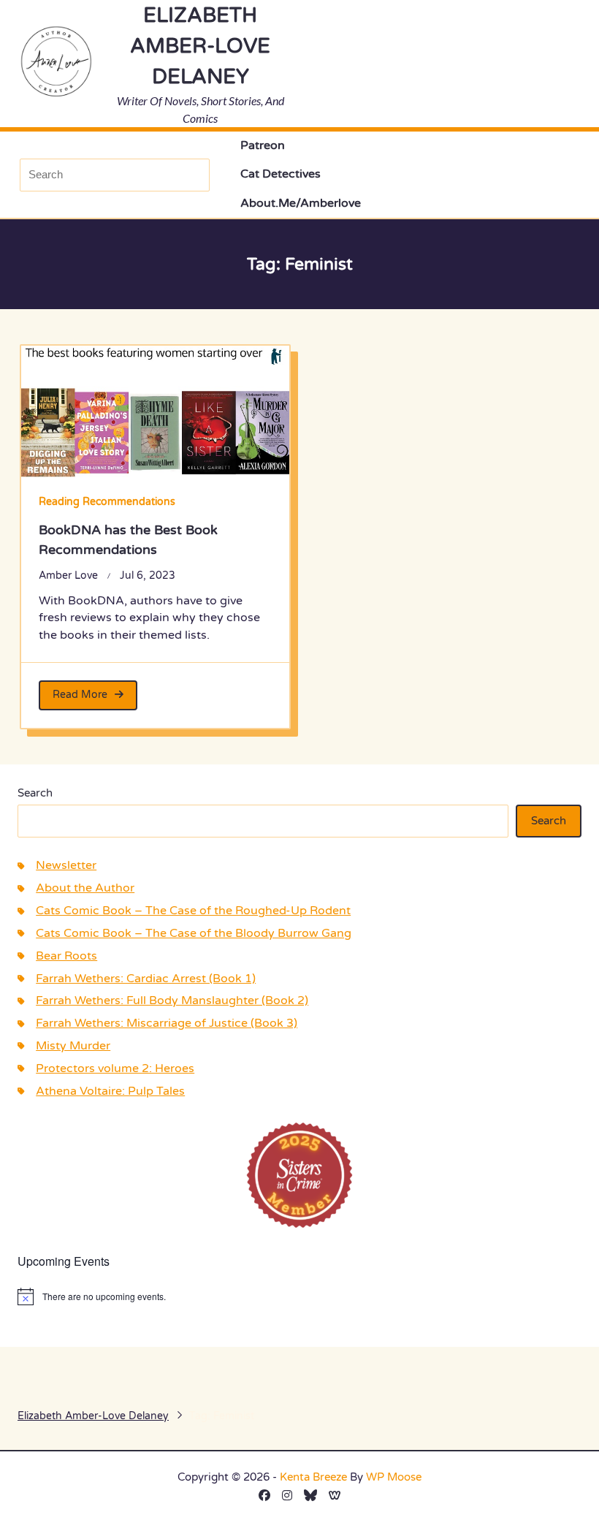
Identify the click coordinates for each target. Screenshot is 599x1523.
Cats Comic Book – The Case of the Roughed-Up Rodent (193, 911)
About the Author (85, 888)
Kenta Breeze (313, 1477)
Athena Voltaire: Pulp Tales (110, 1091)
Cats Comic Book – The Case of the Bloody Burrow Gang (193, 934)
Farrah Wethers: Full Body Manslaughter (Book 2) (172, 1001)
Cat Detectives (280, 174)
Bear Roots (66, 956)
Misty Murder (73, 1046)
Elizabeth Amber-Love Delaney (200, 46)
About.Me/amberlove (300, 203)
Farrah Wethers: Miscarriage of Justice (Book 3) (166, 1023)
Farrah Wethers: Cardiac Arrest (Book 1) (146, 979)
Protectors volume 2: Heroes (115, 1069)
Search (35, 793)
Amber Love (68, 576)
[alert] (299, 1296)
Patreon (262, 146)
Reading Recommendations (107, 502)
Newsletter (66, 866)
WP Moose (393, 1477)
